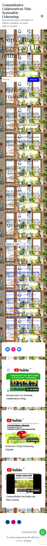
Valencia (15, 333)
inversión (12, 307)
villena (27, 332)
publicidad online (20, 320)
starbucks (17, 328)
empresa (30, 290)
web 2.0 (35, 333)
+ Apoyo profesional (15, 173)
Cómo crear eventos (21, 276)
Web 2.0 (9, 208)
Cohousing (34, 272)
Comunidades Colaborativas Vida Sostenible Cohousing (16, 11)
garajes (25, 302)
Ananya (27, 540)
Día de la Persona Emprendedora (23, 280)
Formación (11, 177)
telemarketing (24, 328)
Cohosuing (25, 272)
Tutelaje (9, 195)
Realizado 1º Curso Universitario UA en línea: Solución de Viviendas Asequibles (22, 117)
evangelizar (18, 294)
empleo (22, 284)
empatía (13, 285)
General (9, 168)
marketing (30, 308)
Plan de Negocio (13, 190)
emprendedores (15, 290)
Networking (25, 313)
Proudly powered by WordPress (23, 537)
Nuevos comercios (14, 182)
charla (18, 272)
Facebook (8, 298)
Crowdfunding (9, 276)
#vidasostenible (13, 204)
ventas (20, 333)
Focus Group (16, 303)
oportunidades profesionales (19, 316)
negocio (17, 312)
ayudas (12, 272)
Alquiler (29, 269)
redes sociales (30, 320)
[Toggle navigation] (42, 16)
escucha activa (10, 294)
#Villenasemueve (21, 269)
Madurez (24, 308)
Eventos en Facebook (30, 294)
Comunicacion (12, 186)
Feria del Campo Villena (19, 298)
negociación (9, 313)
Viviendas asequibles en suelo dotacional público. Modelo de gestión (21, 129)
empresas (38, 291)
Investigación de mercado (18, 199)
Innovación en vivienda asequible (22, 137)
